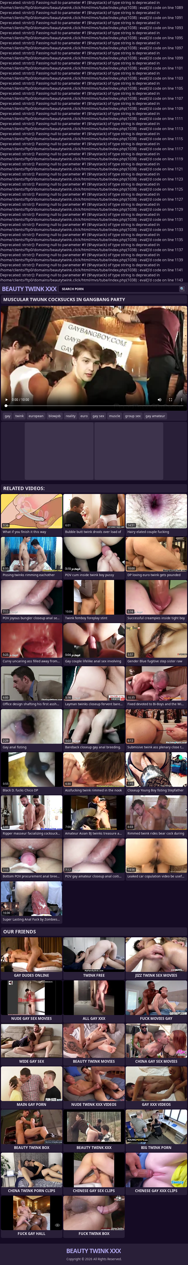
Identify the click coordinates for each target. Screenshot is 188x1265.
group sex (133, 416)
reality (70, 416)
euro (84, 416)
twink (19, 416)
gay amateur (155, 416)
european (36, 416)
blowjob (55, 416)
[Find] (182, 289)
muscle (114, 416)
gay (7, 416)
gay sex (98, 416)
